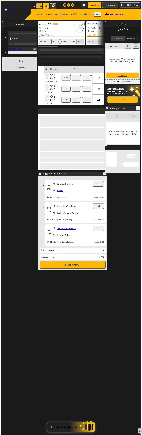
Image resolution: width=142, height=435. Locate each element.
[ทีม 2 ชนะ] (86, 89)
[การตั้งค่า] (122, 5)
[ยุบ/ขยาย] (138, 108)
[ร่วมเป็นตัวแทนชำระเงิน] (84, 5)
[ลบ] (104, 173)
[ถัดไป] (46, 174)
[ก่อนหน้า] (34, 47)
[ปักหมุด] (47, 75)
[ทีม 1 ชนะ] (66, 89)
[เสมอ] (76, 89)
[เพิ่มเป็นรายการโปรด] (83, 24)
